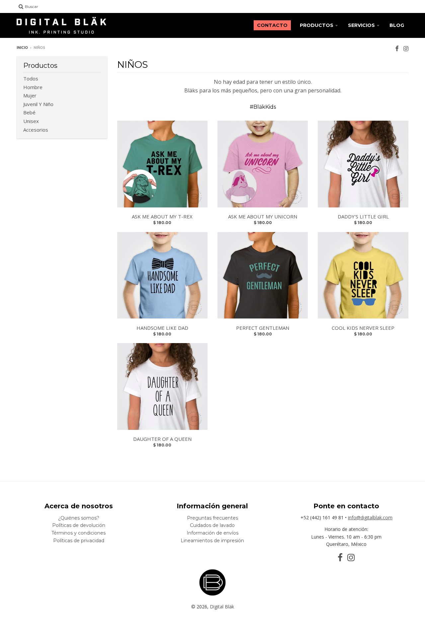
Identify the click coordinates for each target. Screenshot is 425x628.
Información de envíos (212, 533)
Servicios (361, 25)
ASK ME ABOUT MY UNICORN (262, 216)
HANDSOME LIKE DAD (162, 327)
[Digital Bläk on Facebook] (397, 48)
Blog (396, 25)
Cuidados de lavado (212, 525)
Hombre (32, 87)
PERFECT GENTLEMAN (262, 327)
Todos (30, 78)
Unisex (31, 121)
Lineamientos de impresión (212, 541)
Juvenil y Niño (38, 104)
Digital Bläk (222, 606)
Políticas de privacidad (78, 541)
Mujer (30, 95)
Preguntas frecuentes (212, 518)
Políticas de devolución (78, 525)
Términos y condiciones (78, 533)
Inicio (22, 48)
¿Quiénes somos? (78, 518)
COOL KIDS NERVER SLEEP (363, 327)
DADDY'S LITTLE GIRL (363, 216)
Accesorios (35, 129)
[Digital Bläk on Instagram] (405, 48)
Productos (316, 25)
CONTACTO (272, 25)
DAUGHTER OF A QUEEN (162, 439)
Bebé (29, 112)
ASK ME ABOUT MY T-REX (162, 216)
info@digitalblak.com (370, 517)
